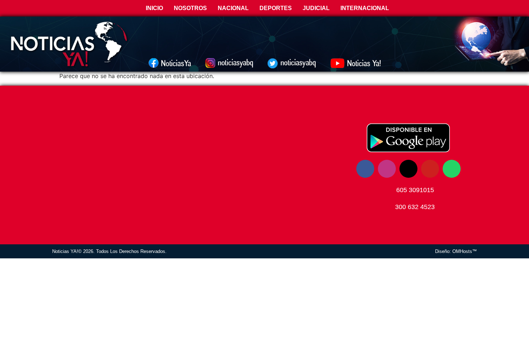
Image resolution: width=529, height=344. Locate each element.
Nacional (233, 8)
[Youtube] (430, 169)
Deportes (275, 8)
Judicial (316, 8)
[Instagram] (387, 169)
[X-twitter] (408, 169)
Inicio (153, 8)
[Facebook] (365, 169)
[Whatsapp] (452, 169)
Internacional (364, 8)
